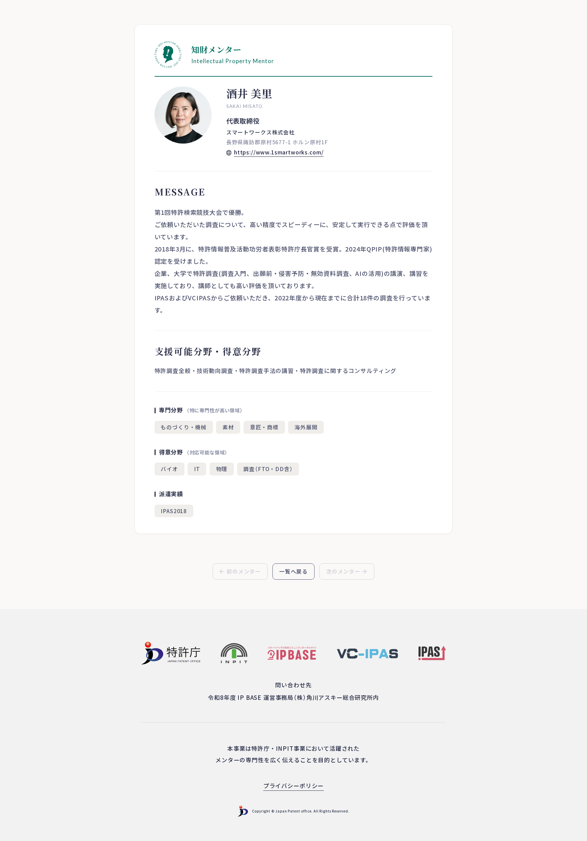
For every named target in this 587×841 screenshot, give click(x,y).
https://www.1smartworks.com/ (279, 152)
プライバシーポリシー (293, 786)
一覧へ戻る (293, 571)
